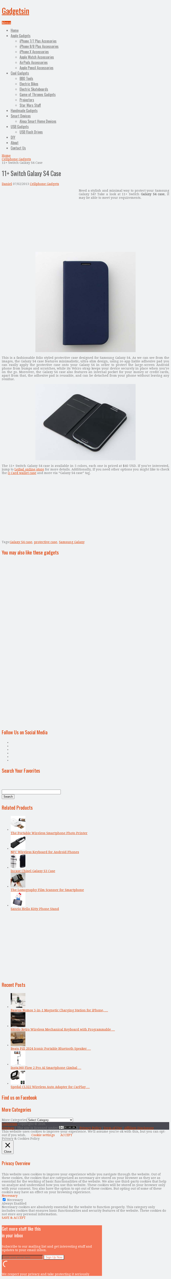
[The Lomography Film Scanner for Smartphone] (18, 886)
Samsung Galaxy (72, 542)
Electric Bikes (29, 83)
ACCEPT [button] (66, 1135)
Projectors (27, 100)
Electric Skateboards (34, 89)
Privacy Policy (90, 1128)
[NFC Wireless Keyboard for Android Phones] (18, 848)
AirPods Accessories (34, 62)
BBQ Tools (26, 78)
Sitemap (8, 1128)
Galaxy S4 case (21, 542)
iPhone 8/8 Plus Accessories (39, 46)
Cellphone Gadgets (16, 159)
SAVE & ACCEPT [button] (14, 1217)
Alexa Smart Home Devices (38, 121)
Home (14, 30)
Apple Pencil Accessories (36, 67)
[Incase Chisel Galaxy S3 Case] (18, 867)
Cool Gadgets (20, 73)
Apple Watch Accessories (37, 57)
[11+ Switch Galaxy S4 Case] (85, 351)
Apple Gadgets (21, 35)
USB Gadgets (20, 126)
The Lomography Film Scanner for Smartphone (47, 890)
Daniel (7, 184)
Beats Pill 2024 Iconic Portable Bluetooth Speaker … (51, 1048)
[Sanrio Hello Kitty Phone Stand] (18, 905)
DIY (13, 137)
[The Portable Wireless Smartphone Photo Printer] (18, 829)
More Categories (14, 1120)
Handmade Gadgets (24, 110)
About (14, 142)
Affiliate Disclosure (139, 1128)
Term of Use (112, 1128)
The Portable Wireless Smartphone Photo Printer (49, 833)
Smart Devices (21, 116)
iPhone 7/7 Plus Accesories (38, 41)
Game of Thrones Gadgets (38, 94)
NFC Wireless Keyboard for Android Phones (45, 852)
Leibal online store (29, 469)
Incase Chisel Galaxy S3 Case (33, 871)
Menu (6, 23)
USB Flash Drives (31, 132)
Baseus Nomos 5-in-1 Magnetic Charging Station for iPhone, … (59, 1010)
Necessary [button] (10, 1195)
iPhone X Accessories (34, 51)
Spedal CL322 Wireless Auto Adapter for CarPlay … (50, 1087)
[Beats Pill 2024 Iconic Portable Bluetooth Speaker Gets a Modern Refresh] (18, 1045)
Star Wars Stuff (30, 105)
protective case (45, 542)
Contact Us (18, 148)
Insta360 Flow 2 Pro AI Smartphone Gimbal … (46, 1068)
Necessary (15, 1200)
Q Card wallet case (22, 473)
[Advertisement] (39, 220)
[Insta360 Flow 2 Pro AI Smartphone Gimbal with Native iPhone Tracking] (18, 1064)
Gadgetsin (15, 10)
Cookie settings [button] (43, 1135)
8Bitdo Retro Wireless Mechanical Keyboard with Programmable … (63, 1029)
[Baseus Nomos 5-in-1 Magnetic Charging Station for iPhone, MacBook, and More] (18, 1006)
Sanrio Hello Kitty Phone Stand (35, 909)
